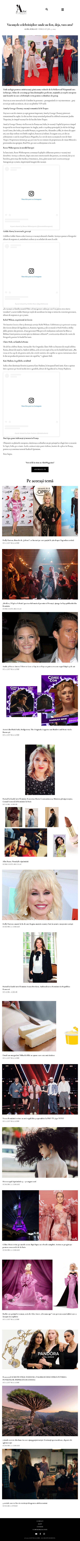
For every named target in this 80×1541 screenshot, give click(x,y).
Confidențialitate (40, 1529)
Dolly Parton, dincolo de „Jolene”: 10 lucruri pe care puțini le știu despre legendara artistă (38, 540)
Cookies (40, 1526)
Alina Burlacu (31, 29)
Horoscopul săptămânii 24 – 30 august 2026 (19, 1181)
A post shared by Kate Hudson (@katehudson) (31, 433)
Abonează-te (40, 469)
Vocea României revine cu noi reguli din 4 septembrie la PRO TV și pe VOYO (33, 1118)
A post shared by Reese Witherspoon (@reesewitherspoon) (31, 226)
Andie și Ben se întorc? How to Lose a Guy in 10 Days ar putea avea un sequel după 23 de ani (39, 666)
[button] (46, 9)
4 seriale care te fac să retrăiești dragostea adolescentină (25, 1503)
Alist (40, 1524)
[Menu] (62, 9)
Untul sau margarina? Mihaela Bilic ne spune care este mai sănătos (29, 1055)
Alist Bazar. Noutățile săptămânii (15, 861)
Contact (40, 1521)
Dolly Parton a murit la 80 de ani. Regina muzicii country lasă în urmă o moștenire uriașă (38, 924)
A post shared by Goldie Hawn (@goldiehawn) (31, 304)
